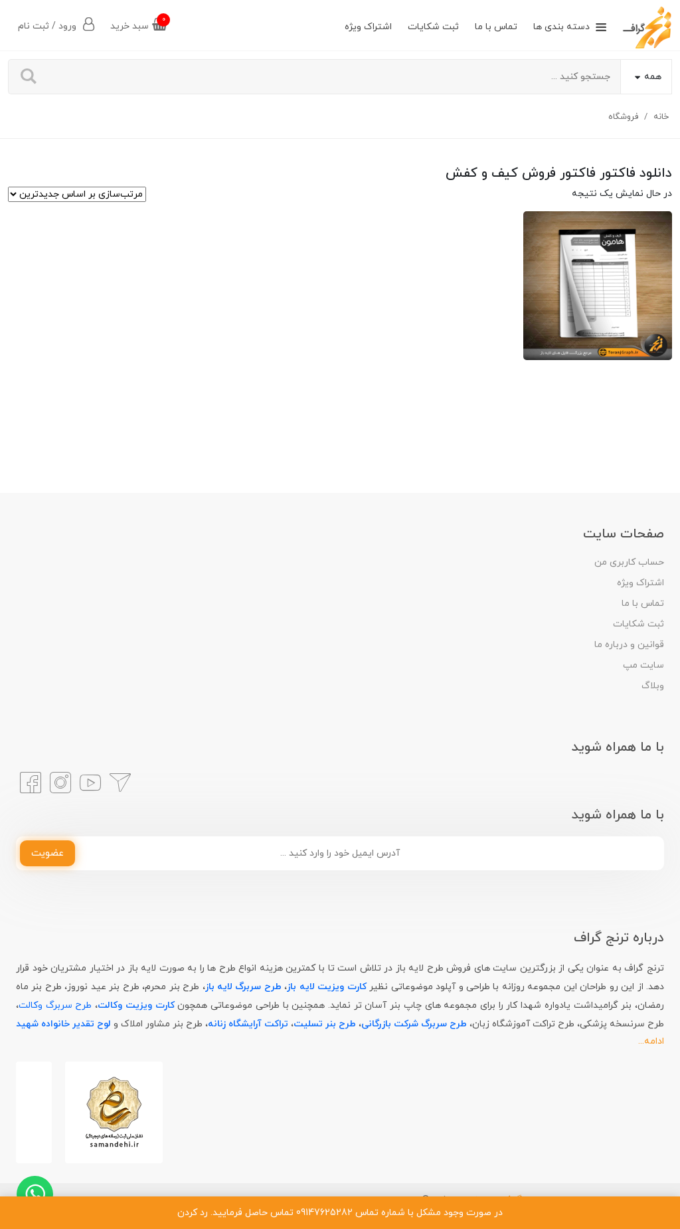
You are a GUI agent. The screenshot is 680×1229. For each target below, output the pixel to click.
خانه (661, 117)
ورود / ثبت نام (48, 26)
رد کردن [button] (192, 1212)
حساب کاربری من (629, 562)
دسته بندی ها (561, 27)
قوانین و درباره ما (629, 644)
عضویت (47, 853)
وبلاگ (652, 686)
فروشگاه (623, 117)
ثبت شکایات (433, 27)
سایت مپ (643, 665)
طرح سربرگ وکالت (55, 1005)
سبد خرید (137, 24)
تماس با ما (496, 27)
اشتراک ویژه (368, 27)
